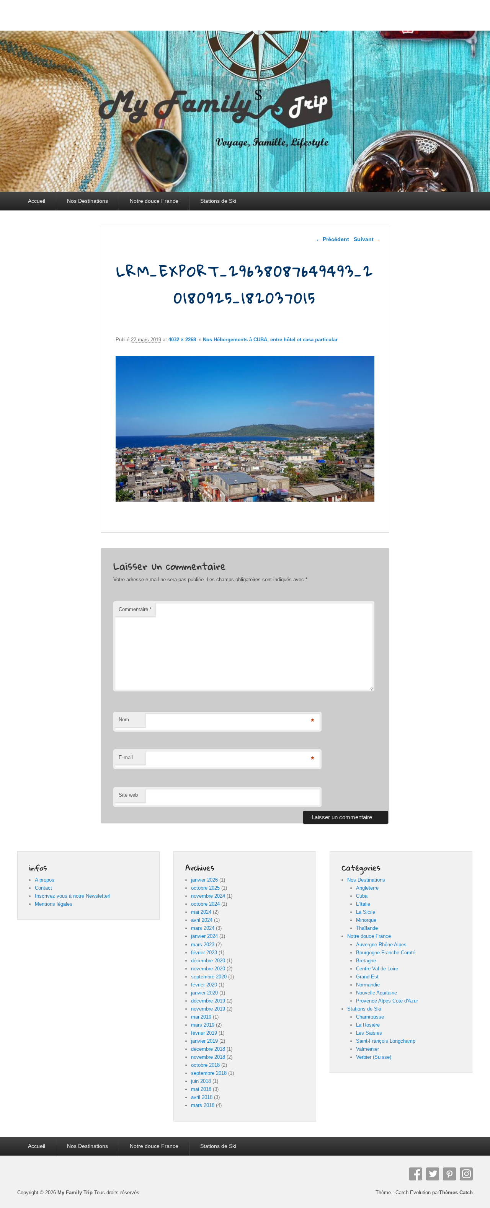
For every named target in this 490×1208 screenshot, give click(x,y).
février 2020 (204, 985)
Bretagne (366, 960)
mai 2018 (201, 1089)
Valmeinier (367, 1049)
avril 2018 (201, 1097)
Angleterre (367, 888)
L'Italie (363, 904)
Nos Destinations (87, 201)
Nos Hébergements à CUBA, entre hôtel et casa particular (270, 339)
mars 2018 (202, 1105)
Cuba (362, 896)
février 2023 (204, 952)
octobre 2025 (205, 888)
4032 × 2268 (182, 339)
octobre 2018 (205, 1065)
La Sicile (365, 912)
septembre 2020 (209, 977)
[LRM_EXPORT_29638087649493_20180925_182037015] (245, 499)
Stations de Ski (218, 201)
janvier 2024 (204, 936)
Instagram (466, 1173)
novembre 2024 (208, 896)
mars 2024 (202, 928)
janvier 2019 (204, 1041)
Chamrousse (370, 1017)
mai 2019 (201, 1017)
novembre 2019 (208, 1009)
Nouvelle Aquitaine (376, 993)
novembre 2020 (208, 969)
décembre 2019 (208, 1001)
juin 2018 (201, 1081)
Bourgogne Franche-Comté (385, 952)
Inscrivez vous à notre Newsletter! (73, 896)
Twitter (432, 1173)
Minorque (366, 920)
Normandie (368, 985)
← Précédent (332, 239)
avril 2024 (201, 920)
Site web (128, 795)
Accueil (36, 201)
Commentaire (135, 609)
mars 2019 (202, 1025)
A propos (44, 880)
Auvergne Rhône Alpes (381, 944)
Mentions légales (53, 904)
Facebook (415, 1173)
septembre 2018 (209, 1073)
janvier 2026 (204, 880)
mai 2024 (201, 912)
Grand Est (367, 977)
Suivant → (367, 239)
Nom (124, 719)
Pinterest (449, 1173)
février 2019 (204, 1033)
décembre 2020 (208, 960)
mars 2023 (202, 944)
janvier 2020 (204, 993)
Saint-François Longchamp (385, 1041)
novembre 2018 (208, 1057)
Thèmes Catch (456, 1192)
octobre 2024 (205, 904)
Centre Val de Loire (377, 969)
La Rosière (368, 1025)
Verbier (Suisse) (373, 1057)
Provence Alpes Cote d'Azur (387, 1001)
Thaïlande (367, 928)
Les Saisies (369, 1033)
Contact (43, 888)
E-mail (126, 757)
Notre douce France (154, 201)
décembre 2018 (208, 1049)
